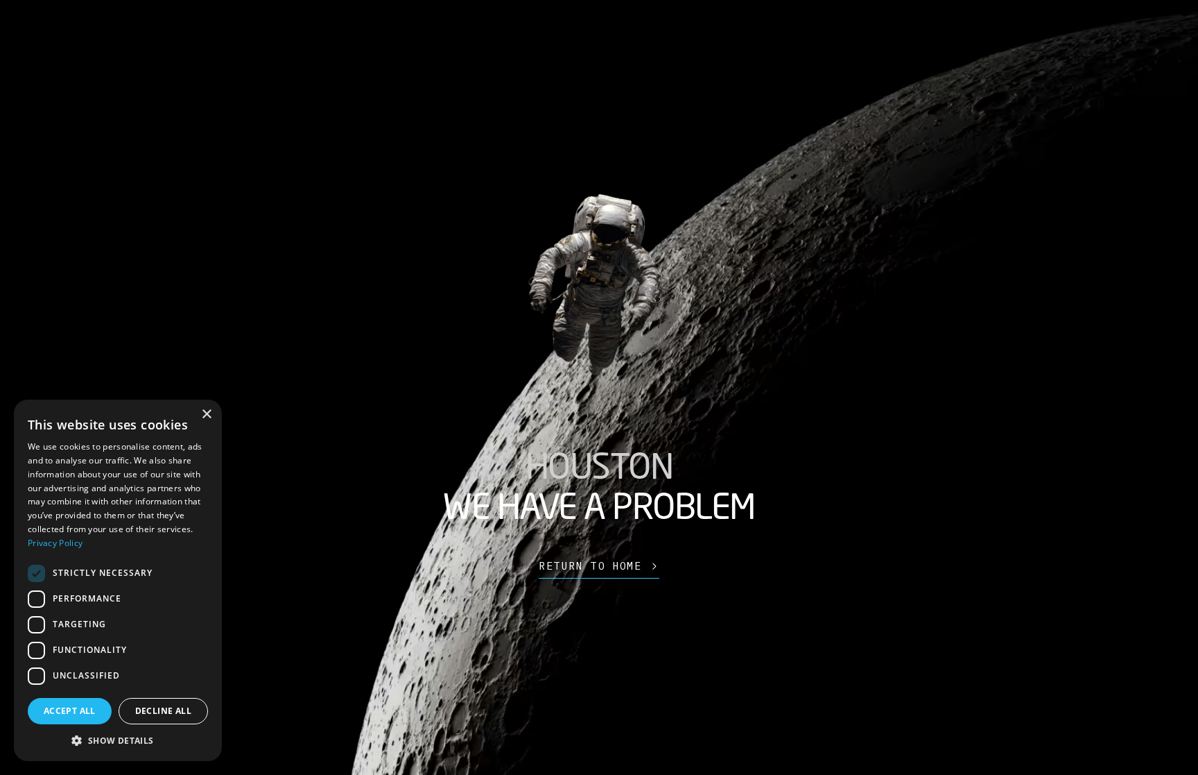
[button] (118, 740)
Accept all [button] (70, 711)
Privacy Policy (55, 543)
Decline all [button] (163, 711)
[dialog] (118, 580)
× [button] (206, 414)
